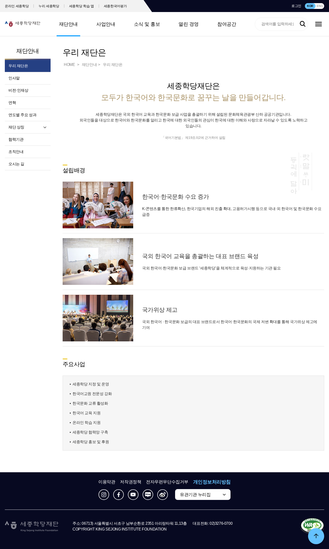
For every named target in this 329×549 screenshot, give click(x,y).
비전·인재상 (18, 90)
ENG (320, 6)
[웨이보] (162, 494)
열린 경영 (188, 24)
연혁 (12, 103)
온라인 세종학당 (17, 6)
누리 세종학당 (49, 6)
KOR (310, 6)
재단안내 (68, 24)
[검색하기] (302, 24)
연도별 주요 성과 (22, 115)
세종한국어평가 (115, 6)
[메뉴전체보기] (318, 24)
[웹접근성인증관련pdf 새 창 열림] (312, 526)
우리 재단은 (18, 66)
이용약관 (106, 482)
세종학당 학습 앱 (81, 6)
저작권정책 (130, 482)
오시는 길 (16, 164)
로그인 (296, 6)
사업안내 (105, 24)
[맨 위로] (316, 536)
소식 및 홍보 (147, 24)
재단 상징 (16, 127)
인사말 (14, 78)
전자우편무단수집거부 (167, 482)
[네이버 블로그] (148, 494)
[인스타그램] (104, 494)
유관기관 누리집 (195, 494)
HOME (70, 65)
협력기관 (15, 139)
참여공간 (226, 24)
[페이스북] (118, 494)
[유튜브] (133, 494)
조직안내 (15, 152)
